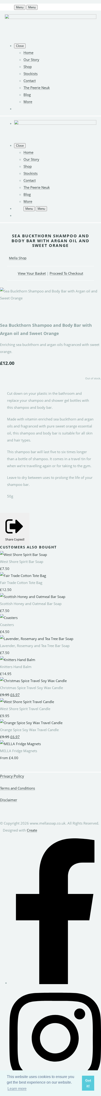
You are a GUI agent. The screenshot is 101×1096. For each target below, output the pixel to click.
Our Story (31, 59)
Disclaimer (8, 799)
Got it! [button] (88, 1083)
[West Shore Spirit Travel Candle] (27, 701)
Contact (29, 80)
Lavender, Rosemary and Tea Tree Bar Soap (35, 645)
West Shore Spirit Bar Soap (21, 561)
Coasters (7, 624)
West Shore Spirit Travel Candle (25, 708)
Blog (27, 94)
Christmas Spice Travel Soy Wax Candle (31, 687)
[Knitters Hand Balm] (17, 659)
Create (32, 830)
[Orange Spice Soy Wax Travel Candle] (31, 722)
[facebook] (55, 982)
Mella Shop (18, 258)
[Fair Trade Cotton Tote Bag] (23, 575)
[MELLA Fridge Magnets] (20, 743)
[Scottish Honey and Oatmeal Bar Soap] (32, 596)
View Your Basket (32, 273)
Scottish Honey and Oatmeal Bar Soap (31, 603)
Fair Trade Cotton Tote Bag (21, 582)
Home (28, 52)
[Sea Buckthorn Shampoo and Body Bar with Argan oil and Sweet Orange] (7, 312)
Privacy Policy (12, 776)
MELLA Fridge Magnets (18, 750)
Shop (27, 66)
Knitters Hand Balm (15, 666)
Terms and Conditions (17, 788)
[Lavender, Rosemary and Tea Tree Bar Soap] (36, 638)
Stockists (30, 73)
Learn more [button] (17, 1089)
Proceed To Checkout (66, 273)
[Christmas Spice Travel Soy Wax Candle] (33, 680)
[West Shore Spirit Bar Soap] (23, 554)
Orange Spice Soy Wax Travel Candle (29, 729)
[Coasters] (9, 617)
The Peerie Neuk (36, 87)
